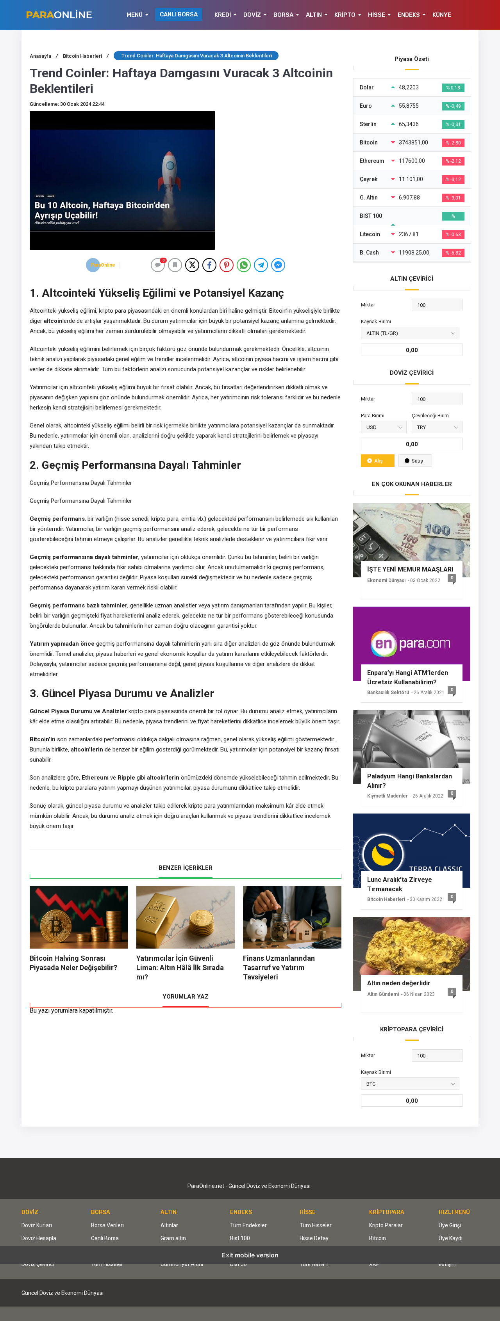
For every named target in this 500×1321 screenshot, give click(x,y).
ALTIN (314, 14)
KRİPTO (344, 14)
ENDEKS (409, 14)
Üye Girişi (450, 1225)
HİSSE (376, 14)
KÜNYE (441, 14)
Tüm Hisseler (107, 1264)
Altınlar (169, 1225)
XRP (374, 1264)
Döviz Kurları (36, 1225)
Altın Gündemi (383, 994)
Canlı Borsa (105, 1238)
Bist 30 (238, 1264)
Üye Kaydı (450, 1238)
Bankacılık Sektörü (388, 692)
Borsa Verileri (107, 1225)
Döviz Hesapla (38, 1238)
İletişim (448, 1264)
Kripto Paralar (386, 1225)
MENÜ (135, 14)
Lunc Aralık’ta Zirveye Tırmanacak (399, 884)
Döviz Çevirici (37, 1264)
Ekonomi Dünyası (386, 580)
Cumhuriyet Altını (182, 1264)
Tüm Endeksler (248, 1225)
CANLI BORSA (179, 14)
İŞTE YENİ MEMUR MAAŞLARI (410, 569)
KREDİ (222, 14)
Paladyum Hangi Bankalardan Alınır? (409, 781)
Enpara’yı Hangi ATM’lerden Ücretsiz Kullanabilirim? (407, 677)
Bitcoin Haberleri (386, 899)
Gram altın (173, 1238)
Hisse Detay (314, 1238)
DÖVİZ (252, 14)
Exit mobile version (250, 1255)
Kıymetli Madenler (387, 796)
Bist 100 (240, 1238)
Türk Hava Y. (315, 1264)
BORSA (283, 14)
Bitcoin (377, 1238)
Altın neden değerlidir (398, 983)
